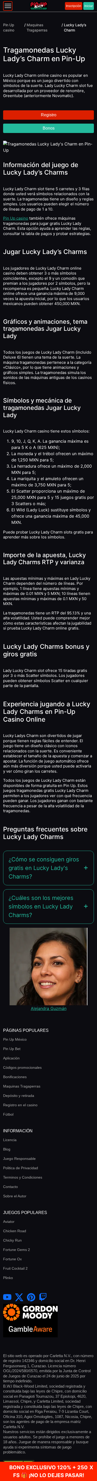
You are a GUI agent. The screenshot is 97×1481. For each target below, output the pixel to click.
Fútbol (8, 1114)
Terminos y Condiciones (22, 1177)
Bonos (49, 128)
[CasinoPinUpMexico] (7, 1297)
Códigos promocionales (22, 1067)
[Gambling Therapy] (30, 1312)
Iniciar (88, 6)
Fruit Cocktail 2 (15, 1268)
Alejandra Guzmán (48, 1008)
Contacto (10, 1187)
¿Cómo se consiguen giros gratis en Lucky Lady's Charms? (44, 868)
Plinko (8, 1278)
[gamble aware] (30, 1328)
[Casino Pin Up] (39, 6)
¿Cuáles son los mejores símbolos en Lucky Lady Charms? (41, 906)
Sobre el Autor (14, 1196)
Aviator (8, 1221)
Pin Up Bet (11, 1049)
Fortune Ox (12, 1259)
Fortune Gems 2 (16, 1250)
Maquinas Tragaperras (21, 1086)
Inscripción (73, 6)
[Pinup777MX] (43, 1297)
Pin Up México (15, 1039)
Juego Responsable (19, 1158)
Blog (6, 1149)
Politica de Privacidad (20, 1168)
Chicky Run (12, 1240)
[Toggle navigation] (7, 6)
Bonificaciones (15, 1077)
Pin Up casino (15, 218)
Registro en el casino (20, 1105)
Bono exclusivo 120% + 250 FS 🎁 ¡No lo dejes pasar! (48, 1471)
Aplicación (11, 1058)
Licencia (10, 1140)
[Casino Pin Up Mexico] (19, 1297)
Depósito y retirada (18, 1096)
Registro (48, 115)
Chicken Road (14, 1231)
